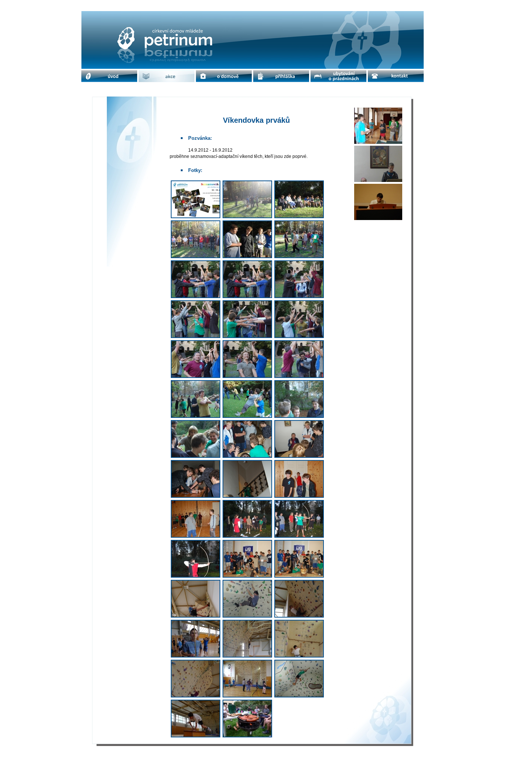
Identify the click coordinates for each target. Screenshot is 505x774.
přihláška (281, 76)
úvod (109, 76)
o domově (224, 76)
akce (167, 76)
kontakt (396, 76)
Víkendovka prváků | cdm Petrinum (155, 17)
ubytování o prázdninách (338, 76)
